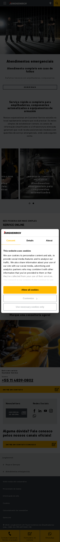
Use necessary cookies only (30, 307)
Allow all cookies (30, 290)
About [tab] (49, 240)
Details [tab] (30, 240)
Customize (28, 298)
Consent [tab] (10, 240)
